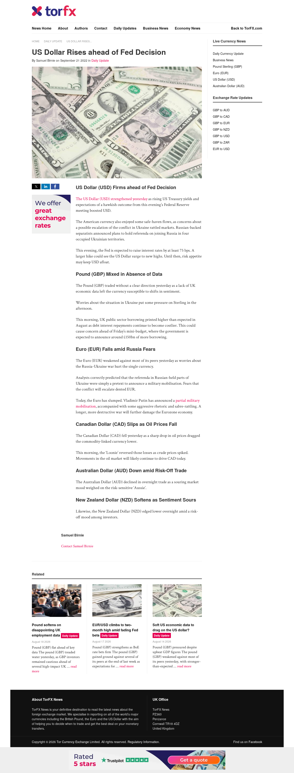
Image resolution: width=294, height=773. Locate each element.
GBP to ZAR (221, 142)
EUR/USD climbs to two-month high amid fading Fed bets (115, 630)
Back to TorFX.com (246, 28)
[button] (36, 186)
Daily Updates (125, 28)
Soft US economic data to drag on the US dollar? (173, 627)
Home (36, 41)
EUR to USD (221, 149)
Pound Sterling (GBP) (227, 66)
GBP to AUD (221, 110)
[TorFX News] (54, 15)
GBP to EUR (221, 123)
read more (126, 666)
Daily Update (53, 41)
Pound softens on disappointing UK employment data (46, 630)
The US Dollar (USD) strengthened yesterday (111, 199)
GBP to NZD (221, 129)
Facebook (255, 742)
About (63, 28)
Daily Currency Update (228, 53)
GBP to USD (221, 136)
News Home (41, 28)
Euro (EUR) (221, 73)
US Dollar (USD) (224, 79)
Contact (100, 28)
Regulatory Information (143, 742)
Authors (81, 28)
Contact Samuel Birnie (77, 546)
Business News (155, 28)
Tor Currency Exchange (73, 742)
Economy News (187, 28)
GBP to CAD (221, 116)
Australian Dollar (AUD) (228, 86)
